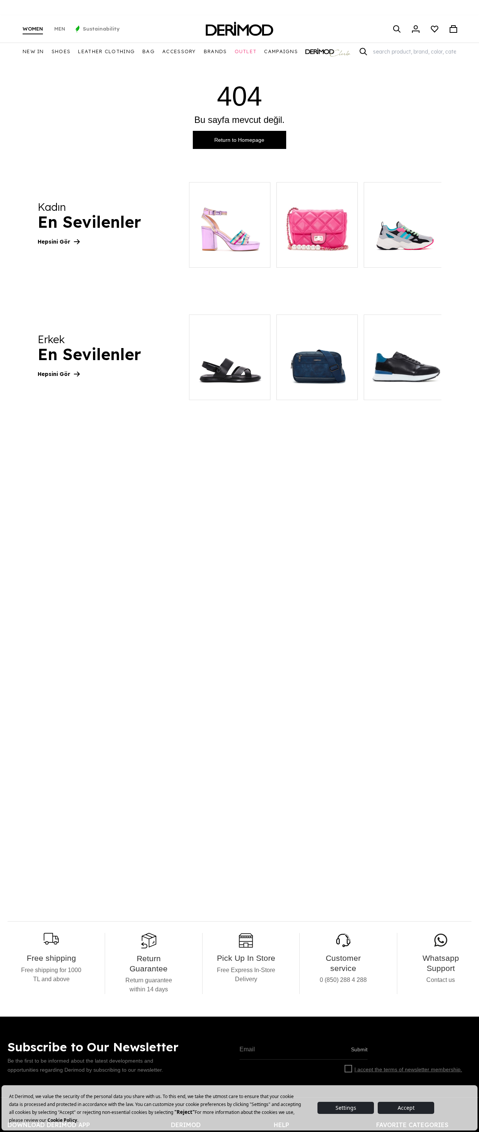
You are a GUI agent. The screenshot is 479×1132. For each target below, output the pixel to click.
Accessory (179, 51)
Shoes (61, 51)
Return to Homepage (239, 140)
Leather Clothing (106, 51)
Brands (215, 51)
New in (33, 51)
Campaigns (281, 51)
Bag (148, 51)
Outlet (246, 51)
